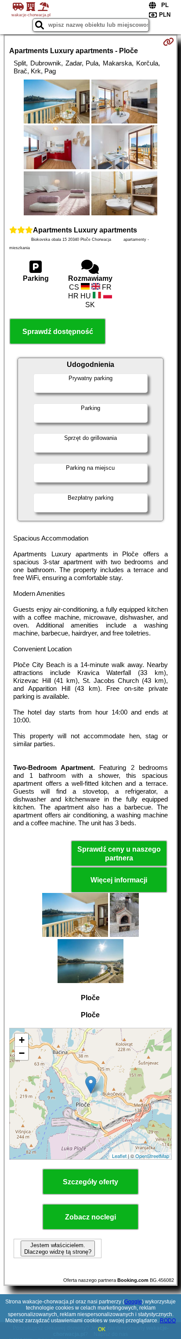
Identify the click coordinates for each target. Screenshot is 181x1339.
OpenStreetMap (152, 1155)
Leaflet (119, 1155)
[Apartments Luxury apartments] (56, 102)
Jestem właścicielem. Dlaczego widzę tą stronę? (57, 1248)
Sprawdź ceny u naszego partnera (119, 853)
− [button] (22, 1053)
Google (133, 1302)
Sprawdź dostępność (57, 331)
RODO (168, 1320)
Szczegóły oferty (90, 1182)
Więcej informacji (118, 880)
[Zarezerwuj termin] (168, 41)
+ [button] (22, 1039)
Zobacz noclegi (90, 1217)
